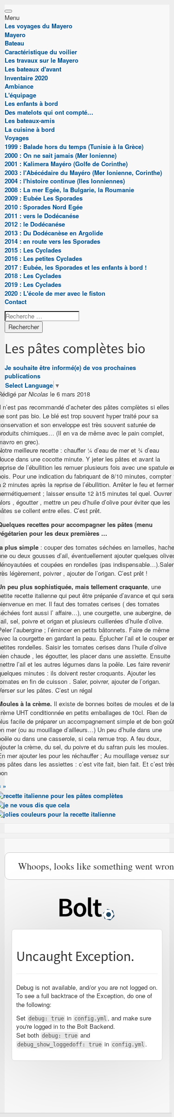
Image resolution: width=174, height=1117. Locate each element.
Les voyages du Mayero (38, 25)
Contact (15, 301)
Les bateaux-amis (30, 120)
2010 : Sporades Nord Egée (44, 206)
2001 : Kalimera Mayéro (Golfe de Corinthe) (66, 163)
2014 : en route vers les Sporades (52, 241)
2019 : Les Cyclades (33, 284)
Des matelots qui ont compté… (49, 112)
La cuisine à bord (30, 129)
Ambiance (19, 86)
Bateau (14, 43)
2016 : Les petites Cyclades (43, 258)
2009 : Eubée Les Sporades (44, 198)
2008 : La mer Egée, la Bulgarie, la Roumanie (69, 189)
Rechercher (23, 326)
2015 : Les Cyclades (33, 250)
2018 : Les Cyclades (33, 275)
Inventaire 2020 (26, 77)
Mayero (15, 34)
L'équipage (20, 95)
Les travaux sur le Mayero (41, 60)
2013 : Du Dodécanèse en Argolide (54, 232)
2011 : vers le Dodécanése (42, 215)
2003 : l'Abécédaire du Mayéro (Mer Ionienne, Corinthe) (83, 172)
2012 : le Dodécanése (35, 224)
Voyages (17, 137)
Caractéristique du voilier (41, 51)
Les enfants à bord (31, 103)
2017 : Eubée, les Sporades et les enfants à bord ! (76, 267)
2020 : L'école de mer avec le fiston (55, 293)
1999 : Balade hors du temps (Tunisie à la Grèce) (74, 146)
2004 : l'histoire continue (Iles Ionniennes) (65, 180)
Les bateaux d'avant (33, 69)
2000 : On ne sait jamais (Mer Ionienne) (60, 155)
